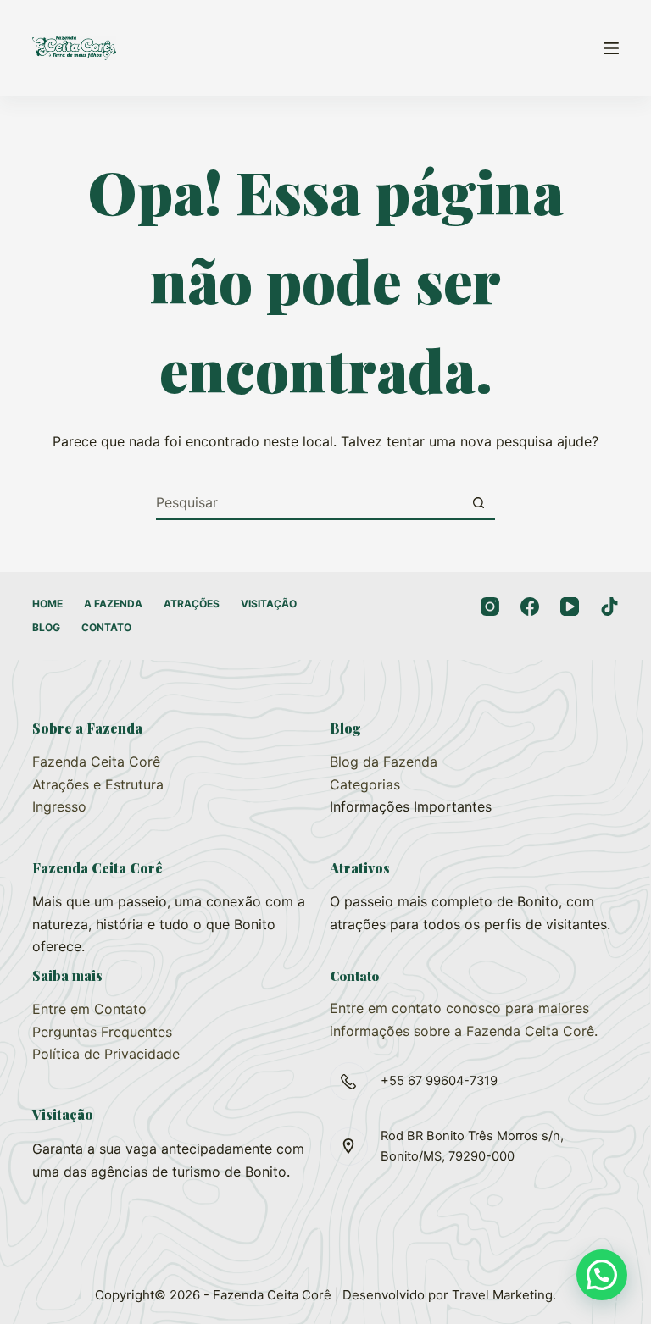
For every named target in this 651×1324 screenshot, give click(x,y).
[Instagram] (490, 606)
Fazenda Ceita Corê (96, 761)
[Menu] (611, 48)
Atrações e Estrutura (98, 784)
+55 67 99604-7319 (439, 1081)
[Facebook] (529, 606)
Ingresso (59, 806)
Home (47, 603)
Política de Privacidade (106, 1053)
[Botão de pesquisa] (478, 502)
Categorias (365, 784)
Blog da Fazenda (383, 761)
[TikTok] (609, 606)
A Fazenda (113, 603)
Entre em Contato (89, 1008)
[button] (601, 1274)
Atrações (192, 603)
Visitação (269, 603)
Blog (46, 627)
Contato (106, 627)
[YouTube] (569, 606)
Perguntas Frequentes (102, 1031)
